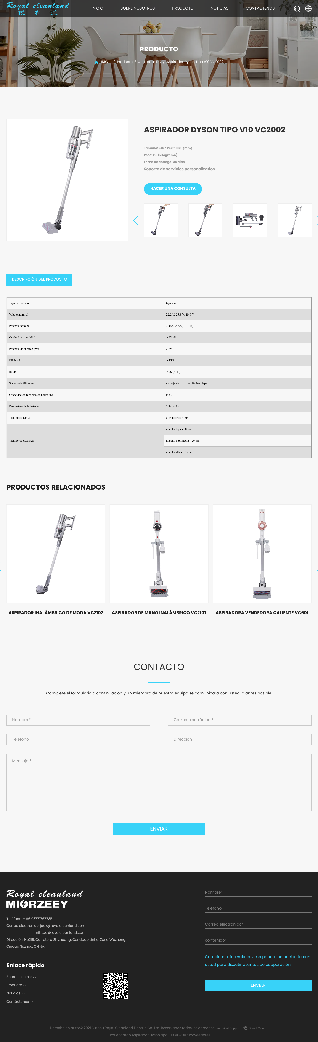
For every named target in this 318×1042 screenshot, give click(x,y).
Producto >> (16, 985)
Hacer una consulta (173, 188)
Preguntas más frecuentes (135, 15)
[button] (136, 220)
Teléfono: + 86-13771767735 (29, 919)
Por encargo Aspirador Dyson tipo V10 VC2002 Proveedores (160, 1035)
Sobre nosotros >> (21, 977)
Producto (182, 8)
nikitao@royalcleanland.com (60, 933)
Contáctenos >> (20, 1002)
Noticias (219, 8)
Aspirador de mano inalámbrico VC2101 (159, 613)
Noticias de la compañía (224, 16)
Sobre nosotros (137, 8)
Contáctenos (260, 8)
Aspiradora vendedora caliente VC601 (262, 613)
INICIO (97, 8)
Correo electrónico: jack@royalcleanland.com (45, 926)
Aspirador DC (149, 62)
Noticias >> (15, 993)
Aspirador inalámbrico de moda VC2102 (55, 613)
